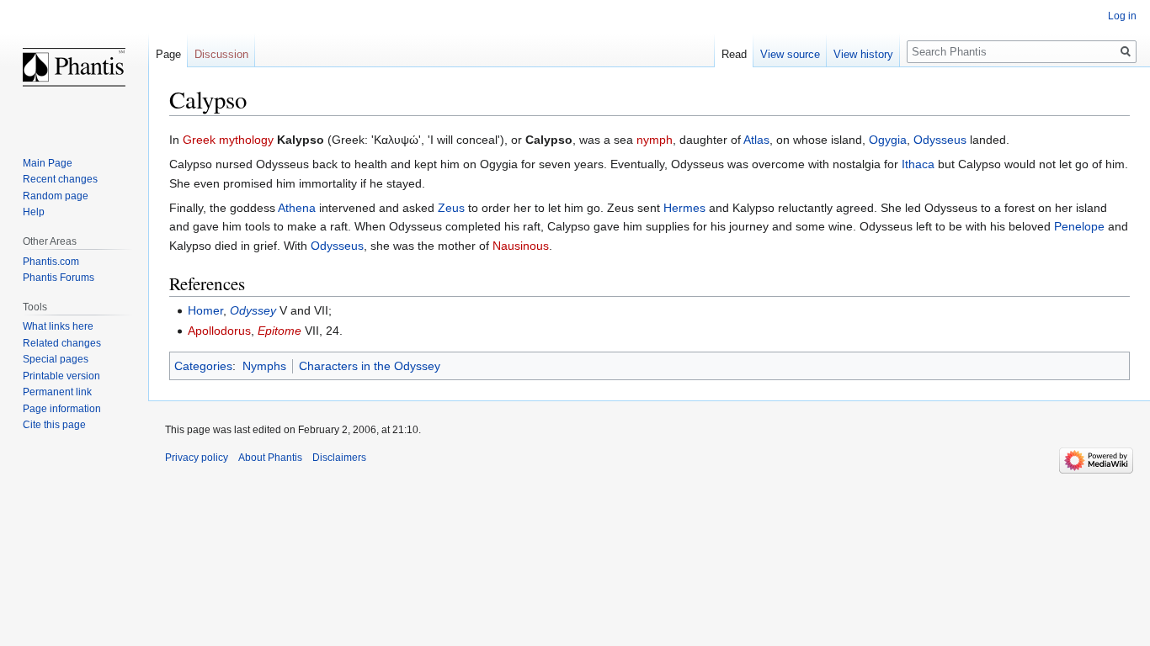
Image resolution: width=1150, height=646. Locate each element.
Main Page (47, 163)
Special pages (55, 359)
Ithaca (918, 164)
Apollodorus (219, 330)
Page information (62, 409)
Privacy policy (196, 457)
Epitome (279, 330)
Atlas (756, 139)
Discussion (221, 54)
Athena (297, 207)
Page (168, 54)
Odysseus (939, 139)
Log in (1122, 16)
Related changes (62, 343)
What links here (58, 326)
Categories (203, 366)
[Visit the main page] (74, 67)
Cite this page (54, 425)
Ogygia (888, 139)
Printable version (61, 376)
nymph (654, 139)
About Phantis (270, 457)
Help (34, 212)
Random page (55, 196)
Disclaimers (339, 457)
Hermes (684, 207)
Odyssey (253, 310)
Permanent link (57, 392)
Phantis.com (51, 261)
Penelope (1079, 226)
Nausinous (520, 245)
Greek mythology (228, 139)
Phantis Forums (58, 277)
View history (863, 54)
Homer (205, 310)
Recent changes (60, 179)
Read (734, 54)
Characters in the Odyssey (369, 366)
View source (790, 54)
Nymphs (264, 366)
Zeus (451, 207)
